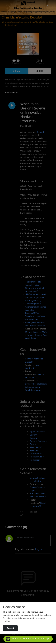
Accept (10, 628)
